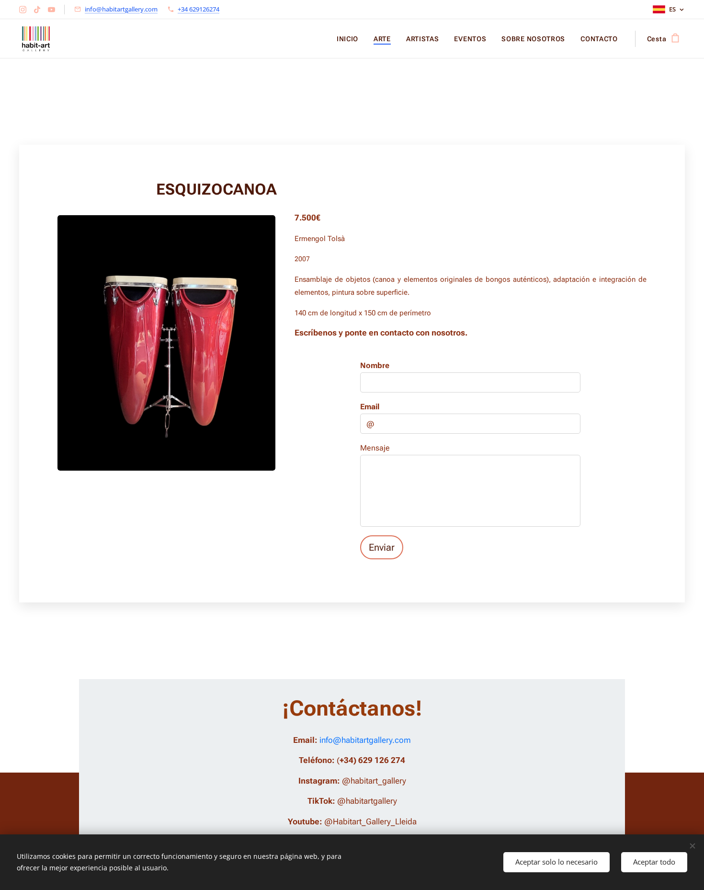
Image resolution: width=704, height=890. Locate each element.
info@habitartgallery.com (121, 9)
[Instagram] (23, 9)
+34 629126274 (198, 9)
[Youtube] (51, 9)
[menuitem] (350, 39)
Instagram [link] (317, 781)
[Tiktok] (37, 9)
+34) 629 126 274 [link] (372, 760)
